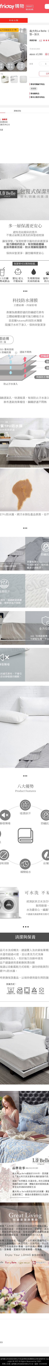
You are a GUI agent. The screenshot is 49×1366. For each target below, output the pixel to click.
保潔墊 (33, 88)
